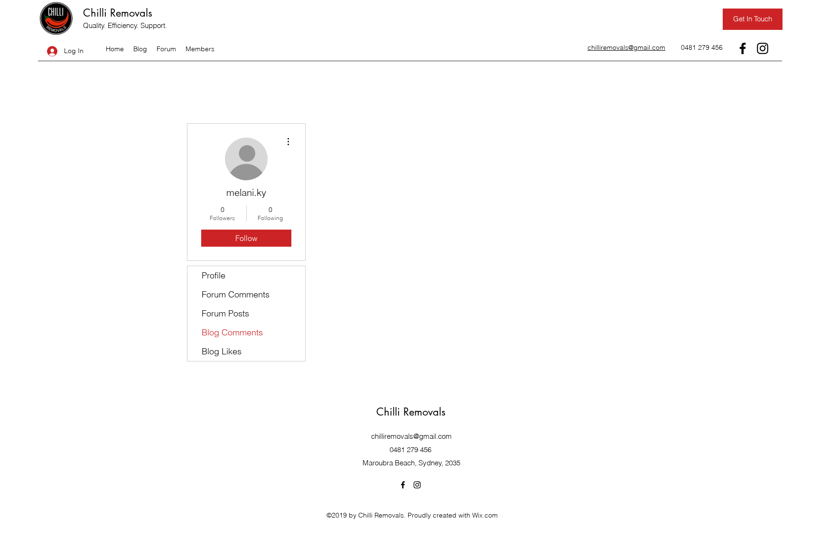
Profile (213, 275)
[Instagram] (762, 48)
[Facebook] (742, 48)
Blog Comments (232, 332)
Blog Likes (222, 351)
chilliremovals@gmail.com (411, 436)
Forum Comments (236, 294)
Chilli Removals (117, 12)
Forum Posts (225, 313)
